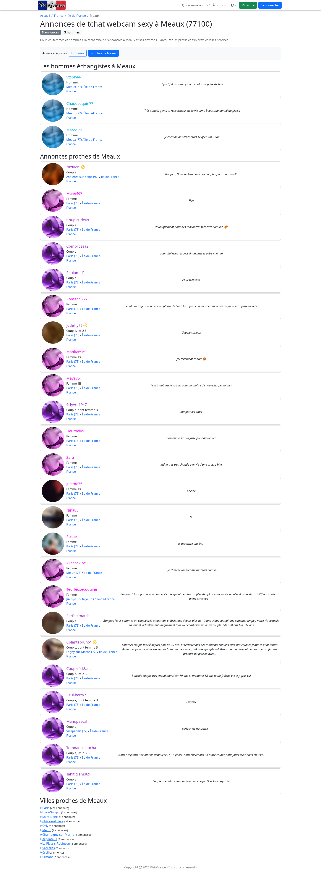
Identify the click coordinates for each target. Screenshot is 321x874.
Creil (45, 852)
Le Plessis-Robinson (56, 843)
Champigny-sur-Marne (58, 835)
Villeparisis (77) (76, 731)
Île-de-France (77, 16)
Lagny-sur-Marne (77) (81, 652)
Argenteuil (49, 839)
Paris (45, 808)
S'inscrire (247, 5)
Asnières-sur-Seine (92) (82, 177)
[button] (233, 5)
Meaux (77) (74, 87)
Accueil (45, 16)
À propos (219, 5)
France (59, 16)
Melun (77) (73, 573)
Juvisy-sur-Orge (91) (80, 599)
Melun (46, 830)
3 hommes (72, 32)
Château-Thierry (53, 821)
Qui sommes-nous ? (196, 5)
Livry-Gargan (51, 812)
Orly (45, 826)
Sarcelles (48, 848)
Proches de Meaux (103, 53)
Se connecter (270, 5)
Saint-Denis (50, 817)
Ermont (47, 857)
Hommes (77, 53)
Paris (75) (72, 203)
